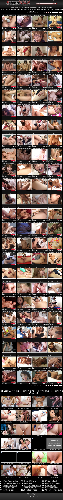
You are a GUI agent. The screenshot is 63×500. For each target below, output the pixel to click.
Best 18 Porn (24, 422)
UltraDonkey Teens (54, 422)
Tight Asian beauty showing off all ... (9, 341)
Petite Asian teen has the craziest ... (9, 371)
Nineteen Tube (23, 436)
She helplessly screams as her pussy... (24, 134)
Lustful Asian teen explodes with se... (54, 105)
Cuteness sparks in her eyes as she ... (39, 356)
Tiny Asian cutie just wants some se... (39, 60)
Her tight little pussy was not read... (9, 119)
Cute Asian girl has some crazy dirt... (9, 297)
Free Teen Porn (54, 477)
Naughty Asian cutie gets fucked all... (55, 45)
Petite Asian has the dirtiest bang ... (39, 75)
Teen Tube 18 (8, 436)
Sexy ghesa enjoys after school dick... (54, 75)
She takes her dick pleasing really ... (54, 238)
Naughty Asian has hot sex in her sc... (9, 134)
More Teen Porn (39, 463)
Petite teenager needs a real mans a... (39, 179)
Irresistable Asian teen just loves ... (24, 75)
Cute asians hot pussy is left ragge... (24, 45)
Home (12, 7)
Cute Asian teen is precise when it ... (39, 223)
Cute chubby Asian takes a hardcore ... (9, 164)
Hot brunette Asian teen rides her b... (55, 90)
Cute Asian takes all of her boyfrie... (24, 119)
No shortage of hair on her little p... (55, 253)
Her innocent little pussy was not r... (54, 268)
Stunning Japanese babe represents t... (39, 16)
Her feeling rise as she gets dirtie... (54, 356)
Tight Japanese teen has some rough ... (9, 149)
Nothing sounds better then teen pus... (9, 312)
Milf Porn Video (23, 449)
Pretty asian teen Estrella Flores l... (9, 60)
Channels (49, 7)
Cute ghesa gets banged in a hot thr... (9, 75)
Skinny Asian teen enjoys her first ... (9, 16)
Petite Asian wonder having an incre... (24, 60)
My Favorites (42, 7)
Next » (60, 12)
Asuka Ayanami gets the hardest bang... (9, 356)
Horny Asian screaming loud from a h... (39, 238)
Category (17, 7)
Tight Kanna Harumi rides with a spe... (24, 312)
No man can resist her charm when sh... (39, 45)
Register (55, 0)
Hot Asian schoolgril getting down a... (54, 31)
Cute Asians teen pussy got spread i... (24, 90)
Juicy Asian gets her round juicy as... (9, 179)
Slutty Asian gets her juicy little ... (24, 105)
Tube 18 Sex (8, 449)
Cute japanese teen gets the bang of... (24, 164)
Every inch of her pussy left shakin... (54, 164)
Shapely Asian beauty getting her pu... (39, 105)
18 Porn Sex (8, 422)
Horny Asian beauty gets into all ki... (24, 31)
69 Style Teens (23, 477)
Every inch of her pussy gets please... (24, 327)
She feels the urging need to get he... (24, 297)
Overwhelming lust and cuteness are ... (24, 371)
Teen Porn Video (55, 436)
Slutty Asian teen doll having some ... (54, 282)
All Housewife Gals (39, 449)
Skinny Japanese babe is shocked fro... (24, 208)
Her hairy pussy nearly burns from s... (55, 371)
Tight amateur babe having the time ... (39, 134)
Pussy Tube (39, 477)
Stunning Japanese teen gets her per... (39, 268)
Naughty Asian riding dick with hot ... (55, 60)
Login (51, 0)
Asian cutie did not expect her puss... (55, 312)
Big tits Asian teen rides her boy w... (39, 341)
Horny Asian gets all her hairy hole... (24, 179)
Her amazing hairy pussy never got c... (39, 208)
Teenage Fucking (54, 463)
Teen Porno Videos (24, 408)
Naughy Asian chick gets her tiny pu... (9, 90)
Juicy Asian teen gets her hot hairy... (39, 90)
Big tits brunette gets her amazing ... (9, 238)
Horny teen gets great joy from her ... (24, 253)
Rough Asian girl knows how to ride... (39, 31)
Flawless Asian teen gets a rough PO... (39, 371)
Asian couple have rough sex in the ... (24, 223)
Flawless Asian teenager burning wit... (54, 193)
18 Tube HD (54, 408)
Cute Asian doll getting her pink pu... (24, 282)
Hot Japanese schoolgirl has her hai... (24, 341)
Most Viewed (33, 7)
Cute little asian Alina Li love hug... (9, 45)
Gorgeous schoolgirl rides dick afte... (9, 253)
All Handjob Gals (24, 463)
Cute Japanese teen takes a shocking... (54, 149)
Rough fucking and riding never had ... (24, 356)
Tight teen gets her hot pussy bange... (54, 341)
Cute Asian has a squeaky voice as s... (9, 208)
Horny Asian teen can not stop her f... (24, 193)
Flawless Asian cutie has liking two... (54, 16)
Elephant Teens (39, 408)
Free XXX (39, 422)
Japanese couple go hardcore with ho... (54, 223)
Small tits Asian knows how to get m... (9, 105)
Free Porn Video (8, 408)
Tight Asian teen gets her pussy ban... (39, 253)
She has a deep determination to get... (39, 193)
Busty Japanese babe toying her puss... (24, 16)
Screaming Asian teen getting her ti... (55, 134)
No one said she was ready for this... (9, 268)
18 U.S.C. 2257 (31, 494)
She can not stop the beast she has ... (39, 312)
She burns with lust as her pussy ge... (39, 149)
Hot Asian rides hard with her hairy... (39, 119)
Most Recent (25, 7)
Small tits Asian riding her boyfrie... (55, 179)
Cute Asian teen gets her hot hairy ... (54, 327)
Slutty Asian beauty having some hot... (9, 31)
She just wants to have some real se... (39, 327)
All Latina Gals (8, 463)
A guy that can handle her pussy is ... (39, 282)
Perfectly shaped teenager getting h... (24, 238)
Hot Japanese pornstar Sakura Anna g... (9, 193)
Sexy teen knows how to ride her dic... (9, 327)
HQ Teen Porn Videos (8, 477)
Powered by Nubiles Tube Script (31, 496)
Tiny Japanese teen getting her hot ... (24, 149)
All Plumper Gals (54, 449)
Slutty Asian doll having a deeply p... (9, 282)
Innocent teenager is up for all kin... (9, 223)
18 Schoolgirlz (39, 436)
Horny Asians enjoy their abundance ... (54, 119)
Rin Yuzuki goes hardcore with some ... (39, 164)
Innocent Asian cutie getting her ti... (54, 297)
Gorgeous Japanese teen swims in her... (39, 297)
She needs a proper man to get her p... (54, 208)
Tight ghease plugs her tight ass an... (24, 268)
